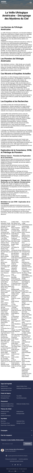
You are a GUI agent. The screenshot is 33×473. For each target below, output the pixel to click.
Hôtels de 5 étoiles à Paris (7, 404)
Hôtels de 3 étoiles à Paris (7, 406)
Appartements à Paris (6, 388)
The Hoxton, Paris (5, 423)
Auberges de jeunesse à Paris (23, 388)
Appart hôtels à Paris (21, 386)
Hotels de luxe (19, 411)
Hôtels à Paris (4, 386)
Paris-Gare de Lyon (5, 396)
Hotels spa (3, 413)
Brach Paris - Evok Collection (8, 425)
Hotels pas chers (5, 411)
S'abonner (28, 443)
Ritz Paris (3, 421)
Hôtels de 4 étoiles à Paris (22, 404)
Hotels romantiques (6, 415)
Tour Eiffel (18, 396)
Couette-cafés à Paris (6, 390)
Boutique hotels (20, 413)
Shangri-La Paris (20, 423)
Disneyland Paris (5, 398)
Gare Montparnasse (21, 398)
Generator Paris (20, 421)
